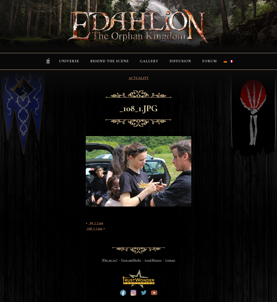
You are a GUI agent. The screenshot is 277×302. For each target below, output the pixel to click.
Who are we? (109, 260)
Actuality (139, 78)
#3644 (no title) (144, 293)
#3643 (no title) (123, 293)
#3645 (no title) (154, 293)
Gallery (149, 61)
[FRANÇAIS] (231, 61)
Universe (69, 61)
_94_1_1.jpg (95, 223)
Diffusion (180, 61)
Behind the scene (109, 61)
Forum (209, 61)
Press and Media (131, 260)
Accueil (48, 61)
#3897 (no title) (133, 293)
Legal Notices (153, 260)
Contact (170, 260)
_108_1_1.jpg (94, 228)
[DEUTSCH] (225, 61)
